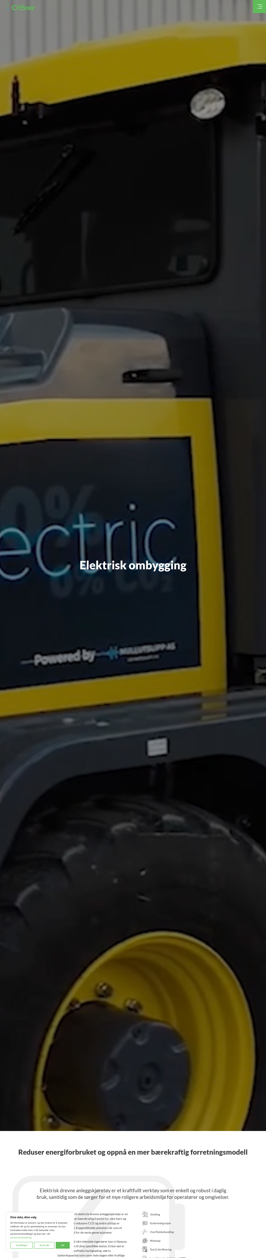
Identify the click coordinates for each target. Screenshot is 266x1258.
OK (62, 1245)
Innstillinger (21, 1245)
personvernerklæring (20, 1237)
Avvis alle (44, 1245)
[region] (40, 1232)
